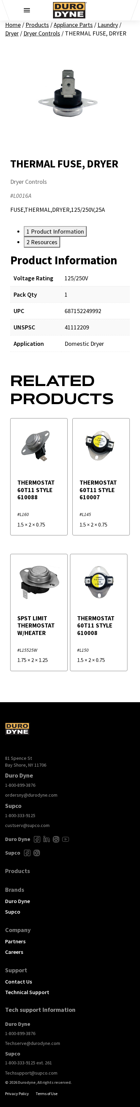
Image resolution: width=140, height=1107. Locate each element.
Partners (15, 941)
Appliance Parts (73, 25)
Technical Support (27, 992)
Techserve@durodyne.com (32, 1043)
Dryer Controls (41, 33)
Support (16, 970)
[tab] (55, 231)
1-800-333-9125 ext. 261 (28, 1063)
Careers (14, 951)
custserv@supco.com (27, 825)
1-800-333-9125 (20, 815)
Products (37, 25)
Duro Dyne (17, 901)
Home (13, 25)
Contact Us (18, 981)
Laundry (108, 25)
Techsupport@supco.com (31, 1073)
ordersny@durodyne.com (31, 795)
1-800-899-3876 (20, 785)
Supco (12, 911)
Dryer (12, 33)
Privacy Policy (17, 1093)
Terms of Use (46, 1093)
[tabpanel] (70, 307)
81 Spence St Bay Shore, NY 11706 (25, 761)
